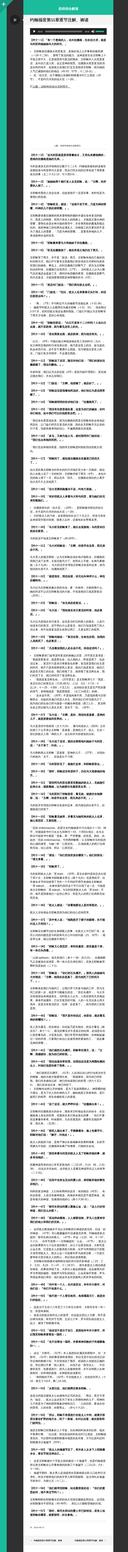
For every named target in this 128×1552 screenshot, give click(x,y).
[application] (68, 31)
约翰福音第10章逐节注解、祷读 (48, 1540)
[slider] (100, 31)
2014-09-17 (39, 1527)
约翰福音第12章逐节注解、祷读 (89, 1540)
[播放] (34, 31)
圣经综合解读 (68, 8)
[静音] (93, 31)
